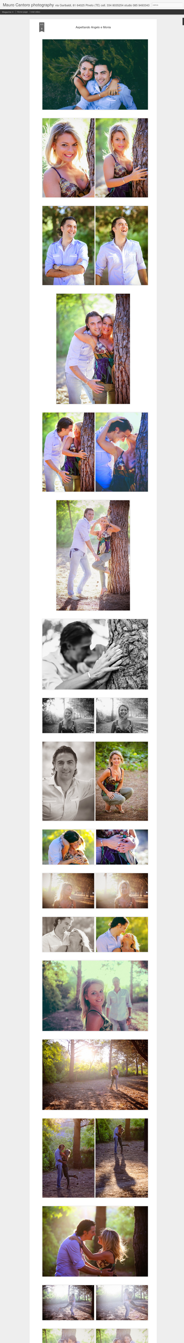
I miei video (35, 11)
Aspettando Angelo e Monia (93, 27)
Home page (22, 11)
